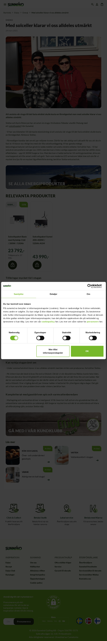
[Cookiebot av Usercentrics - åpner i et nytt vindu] (91, 286)
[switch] (40, 338)
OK (87, 351)
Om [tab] (88, 294)
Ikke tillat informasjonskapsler (53, 351)
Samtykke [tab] (18, 294)
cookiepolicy (48, 321)
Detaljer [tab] (53, 294)
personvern (93, 321)
